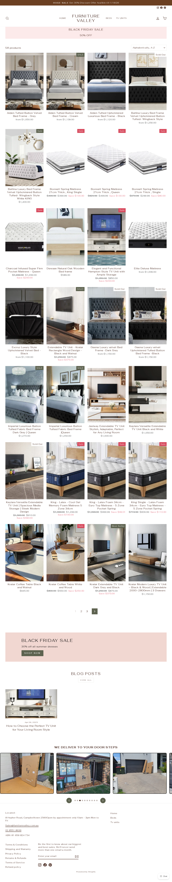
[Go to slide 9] (94, 800)
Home (62, 18)
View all (86, 680)
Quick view (24, 106)
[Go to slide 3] (80, 800)
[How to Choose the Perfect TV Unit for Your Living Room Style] (31, 703)
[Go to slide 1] (75, 800)
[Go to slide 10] (97, 800)
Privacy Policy (13, 853)
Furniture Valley (86, 18)
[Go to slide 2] (77, 800)
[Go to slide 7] (89, 800)
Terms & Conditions (16, 844)
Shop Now (32, 653)
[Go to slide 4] (82, 800)
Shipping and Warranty (18, 849)
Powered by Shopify (86, 872)
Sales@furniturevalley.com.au (22, 825)
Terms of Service (15, 862)
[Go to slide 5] (84, 800)
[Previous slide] (69, 800)
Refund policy (13, 867)
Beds (109, 18)
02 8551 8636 (13, 830)
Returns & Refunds (15, 858)
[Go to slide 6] (87, 800)
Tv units (121, 18)
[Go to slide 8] (92, 800)
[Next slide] (103, 800)
